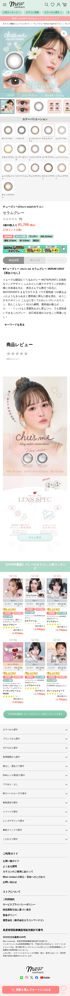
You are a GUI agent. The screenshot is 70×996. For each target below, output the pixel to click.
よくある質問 (10, 866)
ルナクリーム (31, 621)
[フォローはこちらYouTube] (45, 977)
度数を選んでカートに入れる (33, 989)
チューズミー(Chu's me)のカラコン (47, 24)
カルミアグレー (10, 625)
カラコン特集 (32, 12)
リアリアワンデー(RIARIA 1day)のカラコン (56, 618)
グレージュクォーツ (55, 691)
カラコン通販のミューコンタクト (16, 24)
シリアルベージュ (33, 685)
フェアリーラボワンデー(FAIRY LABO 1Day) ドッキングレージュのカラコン (12, 686)
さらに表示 (35, 537)
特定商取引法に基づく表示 (17, 909)
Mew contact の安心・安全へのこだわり (24, 877)
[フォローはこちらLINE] (21, 977)
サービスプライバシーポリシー (19, 904)
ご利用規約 (9, 899)
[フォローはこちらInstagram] (26, 977)
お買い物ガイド (11, 861)
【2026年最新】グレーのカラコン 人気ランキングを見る (35, 714)
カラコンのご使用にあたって (18, 871)
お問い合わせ (10, 882)
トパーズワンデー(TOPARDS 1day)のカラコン (56, 686)
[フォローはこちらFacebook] (36, 977)
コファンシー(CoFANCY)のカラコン (35, 617)
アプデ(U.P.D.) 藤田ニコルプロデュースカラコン (12, 621)
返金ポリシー (10, 915)
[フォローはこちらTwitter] (31, 977)
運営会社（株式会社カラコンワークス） (24, 920)
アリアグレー (53, 621)
